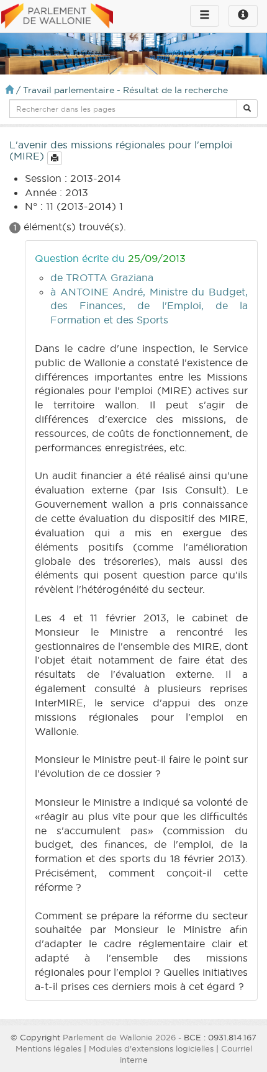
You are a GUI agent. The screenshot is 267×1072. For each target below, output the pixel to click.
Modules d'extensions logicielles (151, 1048)
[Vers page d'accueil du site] (57, 16)
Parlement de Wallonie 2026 (119, 1037)
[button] (247, 108)
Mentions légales (48, 1048)
